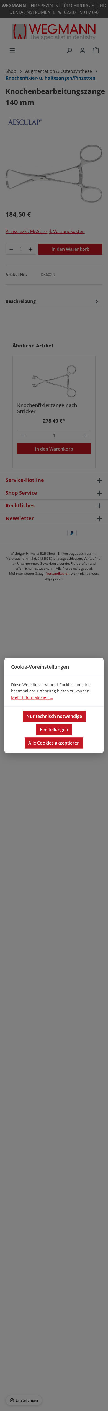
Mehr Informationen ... (32, 697)
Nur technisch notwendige (54, 717)
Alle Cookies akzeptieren (54, 743)
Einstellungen (54, 730)
